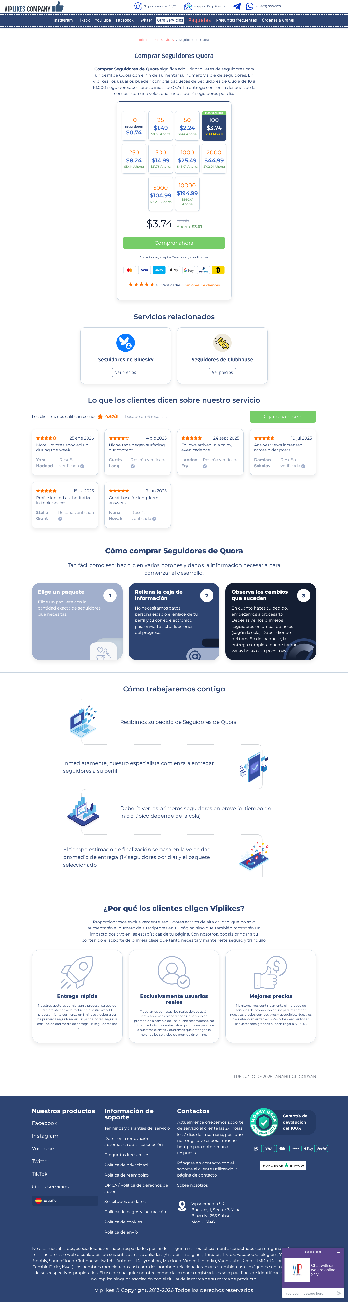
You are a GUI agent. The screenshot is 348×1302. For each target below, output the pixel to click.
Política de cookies (123, 1222)
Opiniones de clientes (201, 285)
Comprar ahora (174, 243)
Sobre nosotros (192, 1185)
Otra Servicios (170, 20)
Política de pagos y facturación (135, 1211)
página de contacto (197, 1175)
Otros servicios (163, 40)
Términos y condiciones (190, 257)
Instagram (63, 20)
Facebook (125, 20)
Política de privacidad (126, 1165)
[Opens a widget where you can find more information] (313, 1273)
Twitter (145, 20)
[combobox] (65, 1201)
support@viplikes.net (210, 6)
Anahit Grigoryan (295, 1076)
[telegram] (238, 6)
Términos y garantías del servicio (137, 1128)
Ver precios (125, 372)
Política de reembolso (126, 1175)
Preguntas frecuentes (236, 20)
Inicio (143, 40)
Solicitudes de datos (125, 1201)
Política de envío (121, 1232)
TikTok (84, 20)
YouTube (103, 20)
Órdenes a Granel (278, 20)
